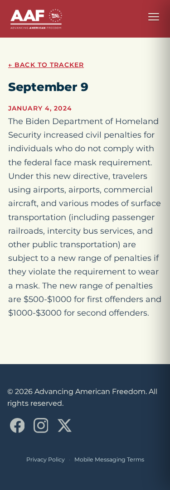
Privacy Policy (45, 459)
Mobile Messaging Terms (109, 459)
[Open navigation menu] (154, 17)
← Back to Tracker (46, 65)
